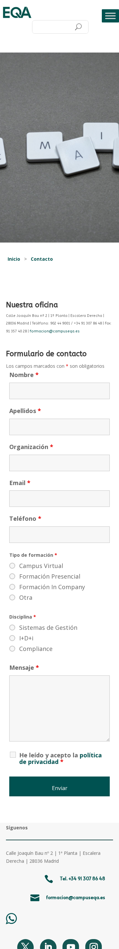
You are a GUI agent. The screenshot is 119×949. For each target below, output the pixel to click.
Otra (25, 597)
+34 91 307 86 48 (86, 878)
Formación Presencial (49, 576)
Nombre (24, 375)
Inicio (14, 259)
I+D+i (26, 638)
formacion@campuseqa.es (55, 331)
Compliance (36, 648)
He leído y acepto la (60, 758)
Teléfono (25, 518)
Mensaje (24, 667)
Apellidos (25, 411)
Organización (31, 447)
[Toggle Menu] (110, 16)
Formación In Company (52, 587)
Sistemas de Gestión (48, 627)
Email (19, 483)
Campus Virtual (41, 565)
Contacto (42, 259)
